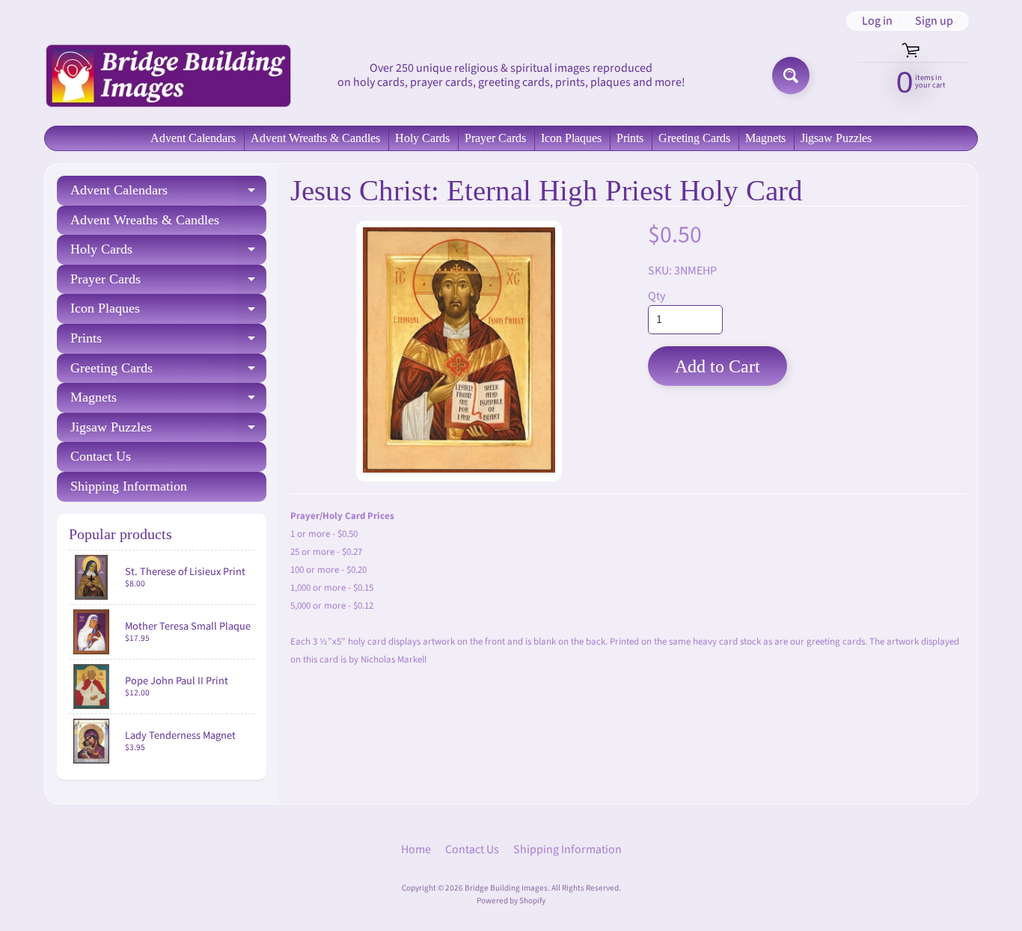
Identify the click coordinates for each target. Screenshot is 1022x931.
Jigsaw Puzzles (836, 138)
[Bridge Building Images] (167, 75)
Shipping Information (128, 486)
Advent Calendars (193, 138)
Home (416, 849)
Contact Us (100, 456)
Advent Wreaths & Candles (315, 138)
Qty (656, 296)
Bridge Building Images (506, 888)
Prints (629, 138)
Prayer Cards (495, 138)
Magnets (765, 138)
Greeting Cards (694, 138)
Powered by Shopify (511, 900)
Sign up (934, 21)
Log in (877, 21)
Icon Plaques (571, 138)
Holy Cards (422, 138)
